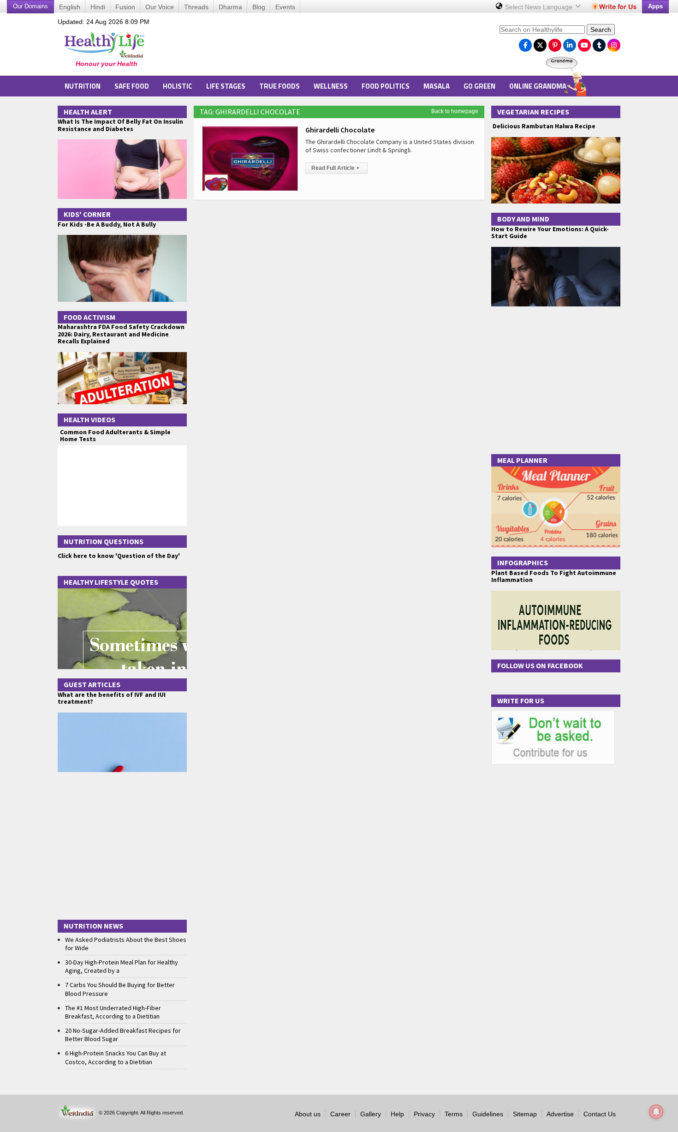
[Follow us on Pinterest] (554, 43)
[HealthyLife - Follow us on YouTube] (584, 43)
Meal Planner (522, 460)
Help (397, 1114)
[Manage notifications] (656, 1111)
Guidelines (487, 1114)
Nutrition (83, 86)
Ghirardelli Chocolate (340, 129)
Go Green (479, 86)
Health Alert (88, 111)
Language (539, 7)
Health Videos (89, 419)
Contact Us (599, 1114)
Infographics (522, 562)
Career (340, 1114)
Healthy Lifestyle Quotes (111, 582)
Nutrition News (93, 925)
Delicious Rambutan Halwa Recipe (543, 126)
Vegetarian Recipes (533, 111)
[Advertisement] (326, 46)
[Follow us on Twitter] (540, 43)
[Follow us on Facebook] (525, 43)
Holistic (177, 86)
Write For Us (520, 700)
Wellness (331, 86)
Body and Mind (523, 218)
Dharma (230, 7)
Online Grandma (537, 86)
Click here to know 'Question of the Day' (119, 555)
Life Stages (225, 86)
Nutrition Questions (103, 541)
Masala (436, 86)
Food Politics (386, 86)
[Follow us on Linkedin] (569, 43)
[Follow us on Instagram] (613, 43)
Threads (196, 7)
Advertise (560, 1114)
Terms (454, 1114)
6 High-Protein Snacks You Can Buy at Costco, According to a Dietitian (115, 1057)
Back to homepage (454, 111)
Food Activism (89, 317)
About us (308, 1114)
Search (600, 29)
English (69, 7)
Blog (258, 7)
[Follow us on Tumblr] (599, 43)
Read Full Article (335, 168)
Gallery (370, 1114)
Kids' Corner (87, 214)
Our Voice (159, 7)
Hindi (97, 7)
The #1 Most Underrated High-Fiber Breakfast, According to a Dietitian (113, 1012)
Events (285, 7)
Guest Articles (92, 684)
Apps (655, 6)
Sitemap (525, 1114)
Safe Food (131, 86)
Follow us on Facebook (540, 665)
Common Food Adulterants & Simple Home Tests (115, 435)
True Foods (279, 86)
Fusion (125, 7)
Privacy (424, 1114)
